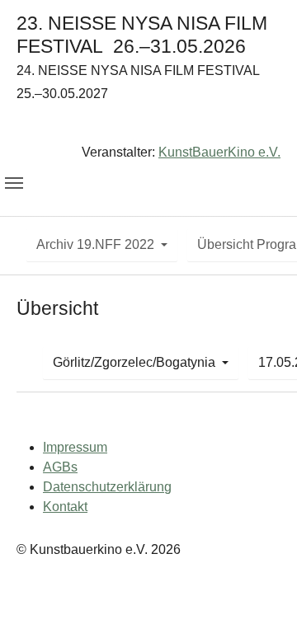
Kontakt (65, 507)
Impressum (75, 447)
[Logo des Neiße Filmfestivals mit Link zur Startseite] (148, 126)
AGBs (60, 467)
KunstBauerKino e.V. (219, 152)
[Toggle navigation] (14, 183)
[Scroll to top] (260, 607)
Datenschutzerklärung (107, 487)
